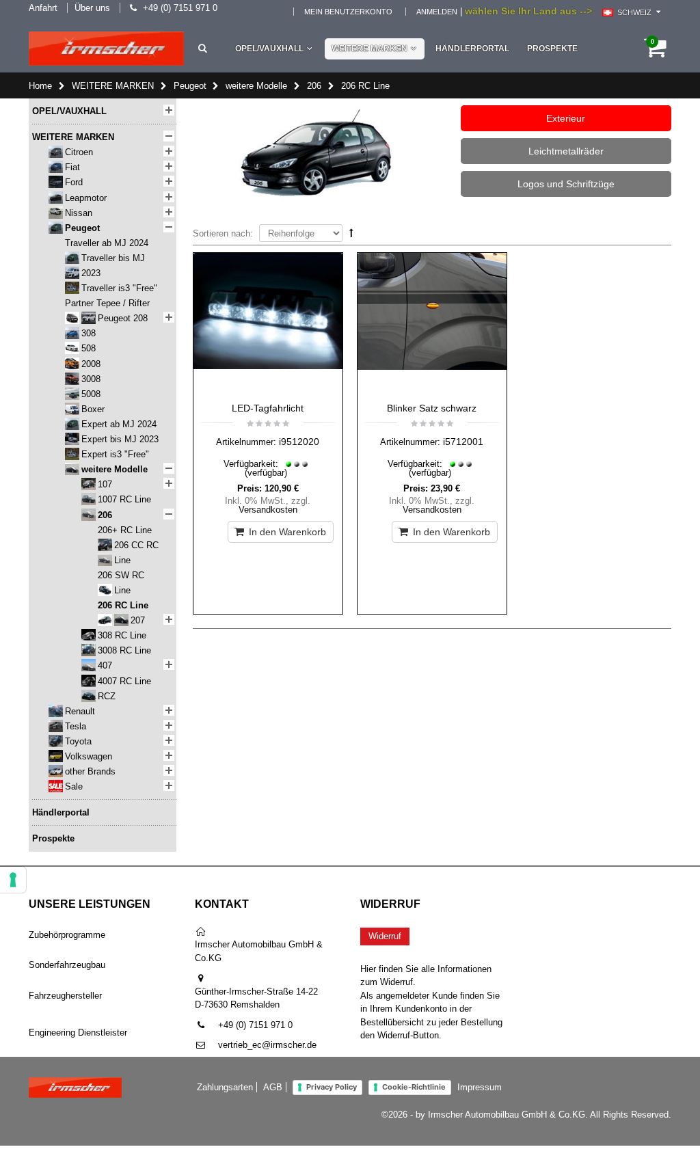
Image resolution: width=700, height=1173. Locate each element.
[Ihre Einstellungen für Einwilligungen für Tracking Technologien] (13, 880)
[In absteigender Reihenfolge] (351, 233)
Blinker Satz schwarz (431, 408)
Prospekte (552, 48)
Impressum (479, 1087)
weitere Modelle (256, 86)
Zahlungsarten (225, 1087)
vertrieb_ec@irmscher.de (267, 1045)
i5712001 (463, 441)
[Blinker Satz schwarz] (432, 324)
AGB (272, 1087)
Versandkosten (268, 509)
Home (40, 86)
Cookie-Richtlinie (414, 1087)
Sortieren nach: (223, 233)
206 (314, 86)
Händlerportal (472, 48)
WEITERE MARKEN (369, 48)
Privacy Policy (331, 1087)
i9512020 (299, 441)
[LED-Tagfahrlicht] (267, 324)
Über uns (92, 8)
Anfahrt (43, 8)
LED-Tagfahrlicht (268, 408)
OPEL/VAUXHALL (269, 48)
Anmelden (436, 12)
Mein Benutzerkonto (348, 12)
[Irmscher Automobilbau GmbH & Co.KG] (106, 48)
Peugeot (190, 86)
